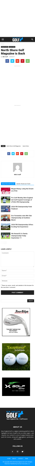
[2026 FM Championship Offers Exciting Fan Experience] (5, 227)
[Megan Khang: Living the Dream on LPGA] (5, 191)
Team (26, 458)
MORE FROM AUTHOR (23, 184)
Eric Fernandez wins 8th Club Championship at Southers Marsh (21, 218)
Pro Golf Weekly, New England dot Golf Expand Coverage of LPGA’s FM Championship (22, 200)
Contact (20, 458)
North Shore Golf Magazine (14, 146)
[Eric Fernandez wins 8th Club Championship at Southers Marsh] (5, 218)
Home (2, 44)
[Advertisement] (17, 18)
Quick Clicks (12, 46)
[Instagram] (17, 452)
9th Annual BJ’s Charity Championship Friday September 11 (19, 236)
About (14, 458)
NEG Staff (5, 56)
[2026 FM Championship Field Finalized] (5, 209)
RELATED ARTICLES (8, 184)
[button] (32, 39)
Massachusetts (4, 46)
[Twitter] (22, 452)
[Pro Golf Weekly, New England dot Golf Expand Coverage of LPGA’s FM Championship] (5, 200)
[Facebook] (12, 452)
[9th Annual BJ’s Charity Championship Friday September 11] (5, 236)
